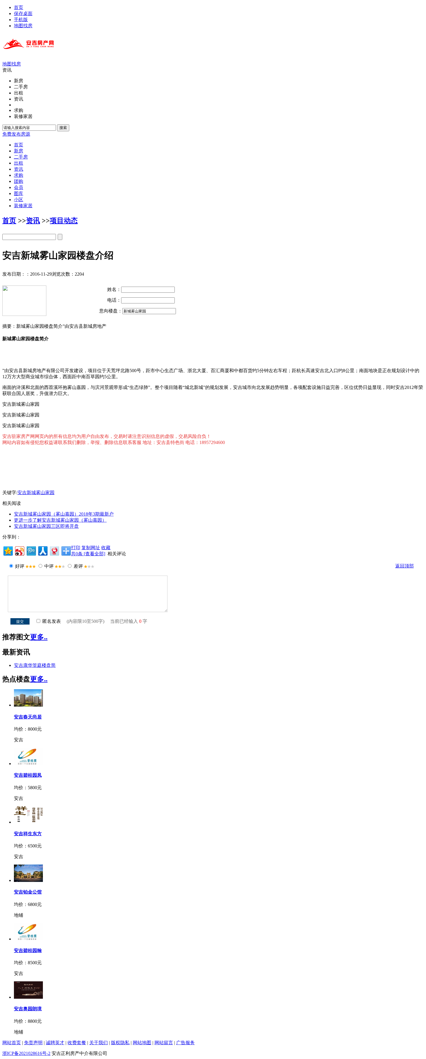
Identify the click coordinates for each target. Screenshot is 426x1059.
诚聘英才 (55, 1042)
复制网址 (90, 547)
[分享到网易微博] (54, 550)
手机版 (21, 19)
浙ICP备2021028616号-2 (26, 1053)
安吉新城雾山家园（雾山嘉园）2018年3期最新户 (64, 514)
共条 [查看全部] (88, 553)
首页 (18, 7)
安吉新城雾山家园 (35, 492)
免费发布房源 (16, 134)
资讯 (33, 220)
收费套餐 (77, 1042)
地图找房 (23, 25)
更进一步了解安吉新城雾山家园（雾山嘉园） (60, 520)
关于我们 (98, 1042)
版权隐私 (120, 1042)
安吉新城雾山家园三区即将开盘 (46, 526)
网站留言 (163, 1042)
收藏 (105, 547)
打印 (75, 547)
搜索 (63, 127)
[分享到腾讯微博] (31, 550)
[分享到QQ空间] (7, 550)
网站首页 (11, 1042)
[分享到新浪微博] (19, 550)
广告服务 (185, 1042)
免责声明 (33, 1042)
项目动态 (64, 220)
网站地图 (142, 1042)
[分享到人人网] (42, 550)
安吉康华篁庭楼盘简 (35, 665)
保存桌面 (23, 13)
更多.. (39, 637)
